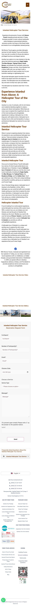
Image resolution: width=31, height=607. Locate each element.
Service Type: (5, 383)
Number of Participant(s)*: (9, 346)
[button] (3, 600)
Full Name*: (5, 335)
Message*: (5, 393)
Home (2, 24)
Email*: (4, 357)
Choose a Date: (6, 368)
